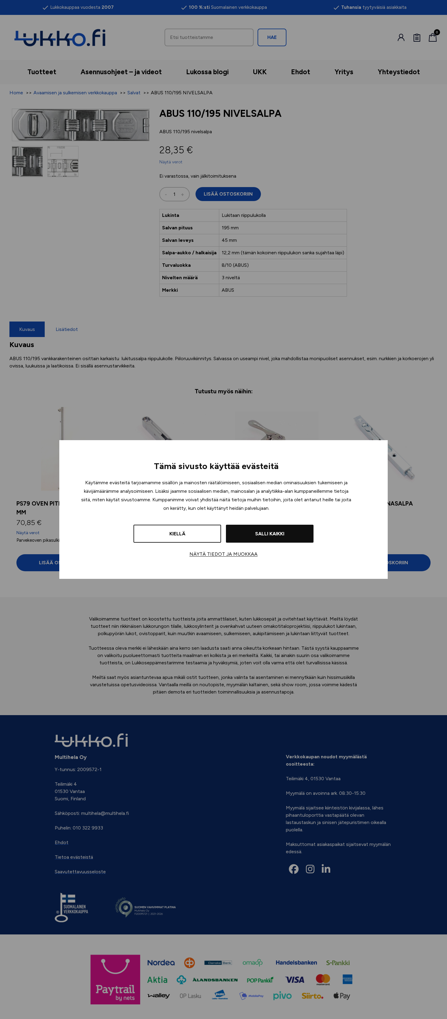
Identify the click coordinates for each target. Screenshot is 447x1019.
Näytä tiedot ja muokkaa (223, 554)
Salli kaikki (269, 534)
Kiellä (177, 534)
